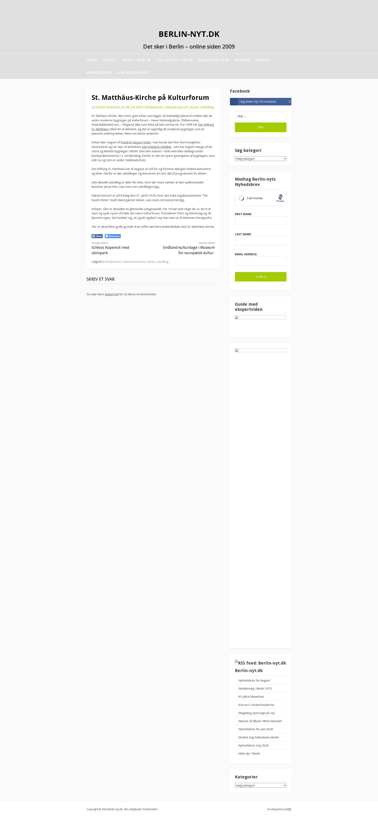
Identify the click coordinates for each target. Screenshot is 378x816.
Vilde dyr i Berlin (249, 753)
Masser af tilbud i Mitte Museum (260, 721)
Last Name (243, 234)
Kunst (194, 107)
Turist (110, 60)
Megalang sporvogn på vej (256, 713)
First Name (243, 214)
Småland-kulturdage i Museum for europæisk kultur (189, 248)
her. (156, 186)
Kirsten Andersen (107, 107)
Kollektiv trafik (175, 60)
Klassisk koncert (177, 107)
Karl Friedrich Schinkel (156, 147)
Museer (242, 60)
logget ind (112, 294)
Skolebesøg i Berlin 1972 (255, 688)
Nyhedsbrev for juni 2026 (255, 729)
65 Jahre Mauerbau (251, 696)
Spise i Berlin (137, 60)
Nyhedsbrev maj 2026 (253, 745)
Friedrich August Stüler (136, 142)
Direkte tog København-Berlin (258, 737)
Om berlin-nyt (133, 72)
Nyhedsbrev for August (254, 680)
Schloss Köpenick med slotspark (110, 248)
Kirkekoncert (154, 107)
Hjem (92, 60)
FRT (289, 809)
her (182, 200)
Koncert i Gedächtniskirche (256, 705)
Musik (262, 60)
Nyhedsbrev (99, 72)
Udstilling (207, 107)
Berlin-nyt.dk (189, 33)
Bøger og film (213, 60)
